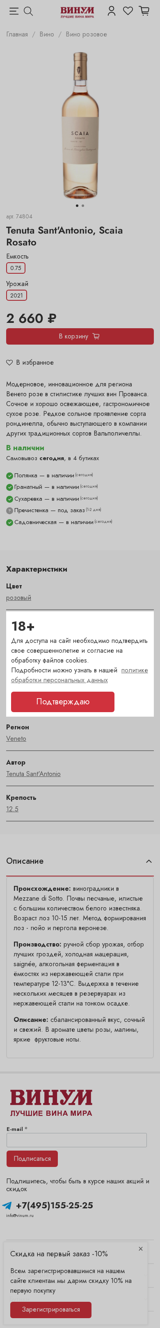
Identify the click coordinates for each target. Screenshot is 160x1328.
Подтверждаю (62, 702)
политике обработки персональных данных (79, 675)
